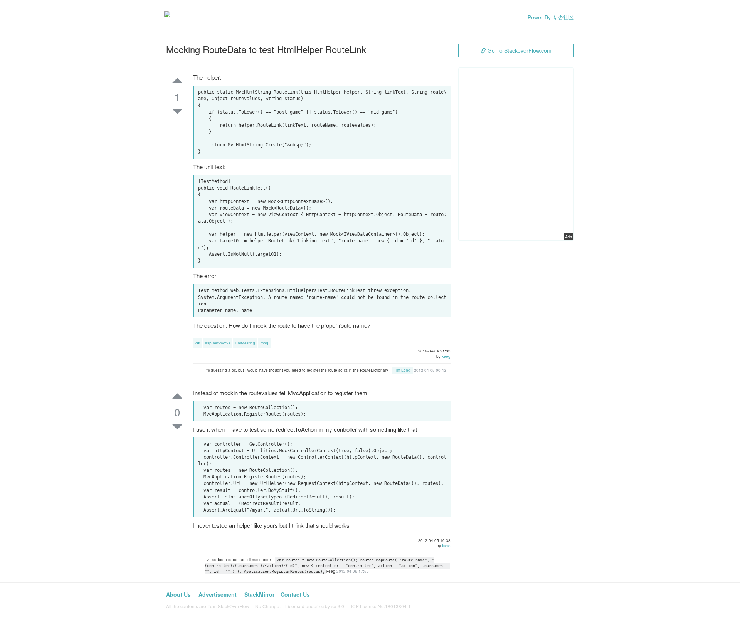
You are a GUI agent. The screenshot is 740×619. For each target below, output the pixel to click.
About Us (178, 594)
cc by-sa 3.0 (331, 606)
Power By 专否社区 (551, 17)
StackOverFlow (233, 606)
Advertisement (217, 594)
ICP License (381, 606)
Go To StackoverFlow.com (519, 50)
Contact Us (295, 594)
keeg (446, 356)
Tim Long (402, 370)
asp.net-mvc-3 (217, 343)
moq (264, 343)
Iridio (446, 546)
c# (197, 343)
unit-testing (245, 343)
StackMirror (259, 594)
